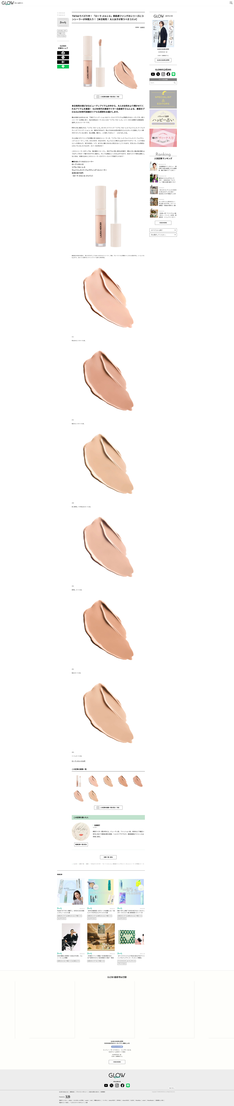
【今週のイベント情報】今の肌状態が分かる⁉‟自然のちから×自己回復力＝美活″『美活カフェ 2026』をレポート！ (100, 958)
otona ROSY (112, 1100)
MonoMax (138, 1100)
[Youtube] (153, 74)
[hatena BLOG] (63, 62)
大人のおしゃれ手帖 (78, 1100)
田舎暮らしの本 (159, 1100)
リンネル (105, 1100)
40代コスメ (70, 916)
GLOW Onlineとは (63, 1092)
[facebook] (63, 53)
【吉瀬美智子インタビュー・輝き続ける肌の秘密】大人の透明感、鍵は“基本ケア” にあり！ (168, 168)
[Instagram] (163, 74)
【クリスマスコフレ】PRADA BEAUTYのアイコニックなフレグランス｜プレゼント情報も (130, 957)
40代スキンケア (62, 916)
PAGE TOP (171, 1088)
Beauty (59, 908)
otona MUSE (125, 1100)
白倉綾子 (142, 27)
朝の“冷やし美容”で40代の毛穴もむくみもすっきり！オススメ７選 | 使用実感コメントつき (131, 912)
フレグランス (132, 961)
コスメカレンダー (62, 30)
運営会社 (72, 1092)
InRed (70, 1100)
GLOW (132, 1100)
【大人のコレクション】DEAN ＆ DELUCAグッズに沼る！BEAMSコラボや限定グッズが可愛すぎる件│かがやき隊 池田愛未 (167, 193)
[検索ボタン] (175, 83)
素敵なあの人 (97, 1100)
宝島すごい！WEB (63, 1102)
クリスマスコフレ (122, 961)
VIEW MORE (163, 223)
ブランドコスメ (61, 36)
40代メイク (76, 961)
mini (91, 1100)
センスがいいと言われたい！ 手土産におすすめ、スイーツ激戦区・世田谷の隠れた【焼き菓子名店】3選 (167, 204)
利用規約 (103, 1092)
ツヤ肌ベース (61, 33)
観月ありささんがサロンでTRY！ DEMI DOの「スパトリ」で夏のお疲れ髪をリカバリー (167, 181)
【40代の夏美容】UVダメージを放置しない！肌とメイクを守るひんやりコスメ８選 (101, 912)
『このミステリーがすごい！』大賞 (78, 1102)
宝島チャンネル (63, 1100)
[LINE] (63, 66)
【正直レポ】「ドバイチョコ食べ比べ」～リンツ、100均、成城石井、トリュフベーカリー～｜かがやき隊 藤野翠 (167, 216)
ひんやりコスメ (61, 918)
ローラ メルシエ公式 (78, 761)
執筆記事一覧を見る (81, 844)
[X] (63, 57)
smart (144, 1100)
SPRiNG (119, 1100)
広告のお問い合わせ (94, 1092)
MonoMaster (150, 1100)
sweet (86, 1100)
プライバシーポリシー (81, 1092)
